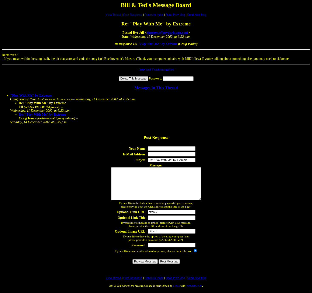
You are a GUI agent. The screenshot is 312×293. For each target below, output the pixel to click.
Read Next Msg (196, 14)
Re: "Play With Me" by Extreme (42, 114)
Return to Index (154, 14)
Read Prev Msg (175, 14)
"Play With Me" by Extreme (157, 44)
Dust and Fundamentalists (156, 69)
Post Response (132, 14)
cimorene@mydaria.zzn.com (167, 32)
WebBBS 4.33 (194, 285)
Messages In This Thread (156, 87)
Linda (176, 285)
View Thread (113, 14)
